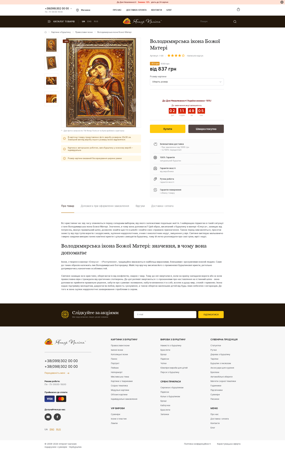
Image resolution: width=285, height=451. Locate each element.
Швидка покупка (206, 129)
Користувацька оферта (228, 444)
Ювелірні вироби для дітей (173, 368)
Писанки (214, 399)
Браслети (165, 350)
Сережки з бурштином (171, 388)
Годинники (215, 386)
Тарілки (214, 359)
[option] (51, 45)
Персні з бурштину (169, 372)
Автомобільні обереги (221, 377)
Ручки (213, 350)
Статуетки (215, 346)
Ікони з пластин (119, 419)
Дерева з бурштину (220, 355)
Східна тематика (119, 386)
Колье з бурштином (170, 397)
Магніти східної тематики (223, 381)
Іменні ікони (117, 350)
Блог (169, 10)
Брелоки (214, 372)
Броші (163, 355)
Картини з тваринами (122, 381)
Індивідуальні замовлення (124, 399)
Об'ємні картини (119, 395)
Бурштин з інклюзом (220, 363)
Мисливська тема (120, 377)
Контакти (156, 10)
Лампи (114, 423)
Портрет (115, 363)
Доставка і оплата (136, 10)
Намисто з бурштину (170, 346)
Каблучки (165, 405)
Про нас (117, 10)
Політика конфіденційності (197, 444)
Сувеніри (115, 414)
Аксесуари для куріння (222, 368)
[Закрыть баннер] (282, 2)
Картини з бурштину (61, 32)
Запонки (164, 414)
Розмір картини (158, 76)
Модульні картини (120, 390)
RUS (96, 22)
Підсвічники (216, 390)
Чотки (163, 363)
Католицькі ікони (119, 355)
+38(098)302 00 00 (61, 367)
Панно (114, 359)
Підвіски (164, 359)
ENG (89, 22)
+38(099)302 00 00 (57, 8)
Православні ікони (84, 32)
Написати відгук (195, 56)
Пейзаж (115, 368)
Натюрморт (116, 372)
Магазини (85, 10)
